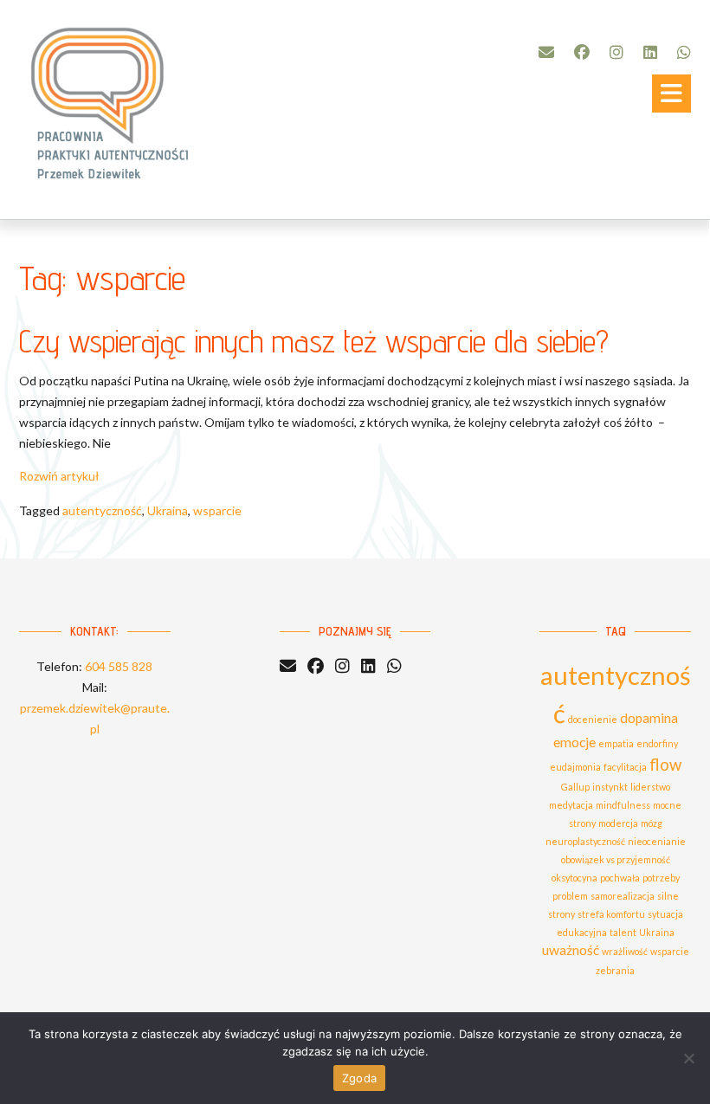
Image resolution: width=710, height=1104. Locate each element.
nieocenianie (657, 841)
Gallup (575, 786)
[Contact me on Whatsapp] (684, 51)
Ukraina (167, 510)
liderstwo (650, 786)
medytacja (571, 804)
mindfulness (623, 804)
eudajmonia (575, 766)
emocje (574, 742)
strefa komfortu (611, 914)
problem (570, 895)
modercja (618, 823)
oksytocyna (574, 877)
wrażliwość (625, 951)
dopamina (649, 718)
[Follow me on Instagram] (616, 51)
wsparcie (217, 510)
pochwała (620, 877)
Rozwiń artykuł (59, 475)
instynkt (610, 786)
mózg (651, 823)
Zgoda (359, 1078)
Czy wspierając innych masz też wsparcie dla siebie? (314, 340)
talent (623, 932)
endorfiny (657, 743)
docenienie (592, 719)
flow (665, 764)
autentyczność (102, 510)
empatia (616, 743)
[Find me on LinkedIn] (650, 51)
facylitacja (625, 766)
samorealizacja (623, 895)
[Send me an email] (546, 51)
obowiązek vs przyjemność (615, 859)
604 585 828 (118, 666)
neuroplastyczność (585, 841)
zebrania (615, 970)
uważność (570, 950)
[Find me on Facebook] (582, 51)
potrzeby (661, 877)
